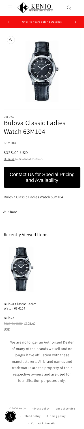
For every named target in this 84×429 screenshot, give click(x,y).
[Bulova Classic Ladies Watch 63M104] (21, 269)
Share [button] (12, 211)
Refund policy (32, 416)
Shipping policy (56, 416)
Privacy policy (41, 408)
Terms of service (64, 408)
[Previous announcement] (9, 22)
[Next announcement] (75, 22)
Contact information (44, 423)
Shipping (9, 158)
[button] (9, 7)
